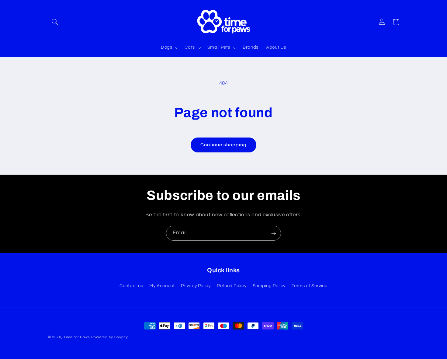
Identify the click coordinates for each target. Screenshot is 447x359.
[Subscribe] (274, 233)
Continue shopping (223, 144)
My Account (162, 286)
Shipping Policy (269, 286)
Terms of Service (309, 286)
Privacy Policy (196, 286)
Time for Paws (77, 337)
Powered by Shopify (109, 337)
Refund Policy (231, 286)
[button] (55, 22)
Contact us (131, 286)
